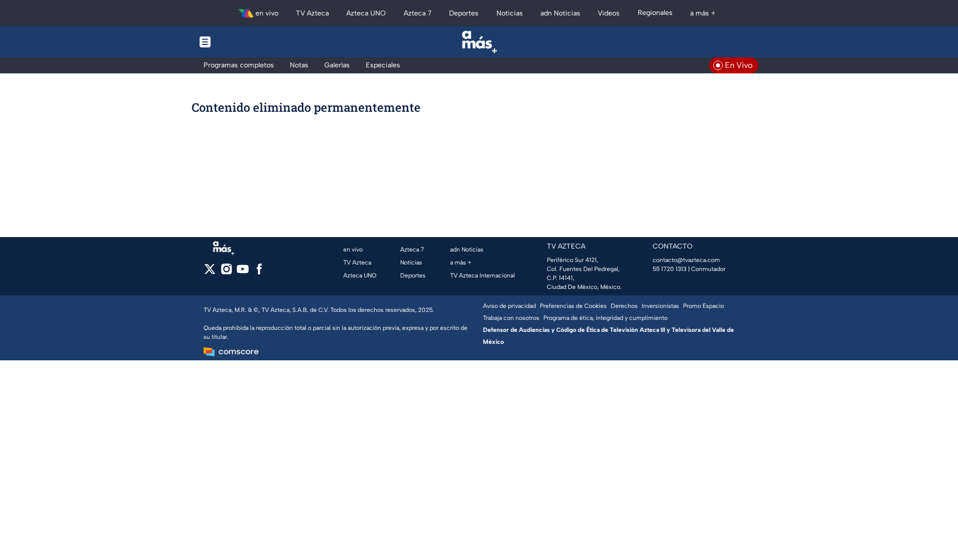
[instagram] (226, 272)
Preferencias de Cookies (573, 305)
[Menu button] (239, 41)
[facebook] (259, 272)
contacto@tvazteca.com (686, 260)
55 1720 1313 (670, 269)
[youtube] (243, 272)
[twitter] (210, 272)
